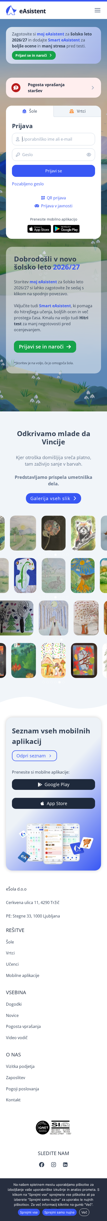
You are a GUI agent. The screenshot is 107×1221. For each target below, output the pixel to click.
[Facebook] (42, 1165)
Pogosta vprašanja (23, 1026)
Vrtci (10, 953)
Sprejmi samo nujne (59, 1212)
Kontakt (13, 1100)
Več (84, 1212)
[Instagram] (53, 1165)
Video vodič (17, 1037)
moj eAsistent (51, 34)
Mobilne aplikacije (22, 975)
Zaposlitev (15, 1077)
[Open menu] (96, 10)
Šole (10, 942)
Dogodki (14, 1004)
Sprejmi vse (29, 1212)
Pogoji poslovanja (22, 1089)
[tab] (39, 555)
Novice (12, 1015)
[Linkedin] (65, 1165)
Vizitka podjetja (20, 1066)
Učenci (12, 964)
